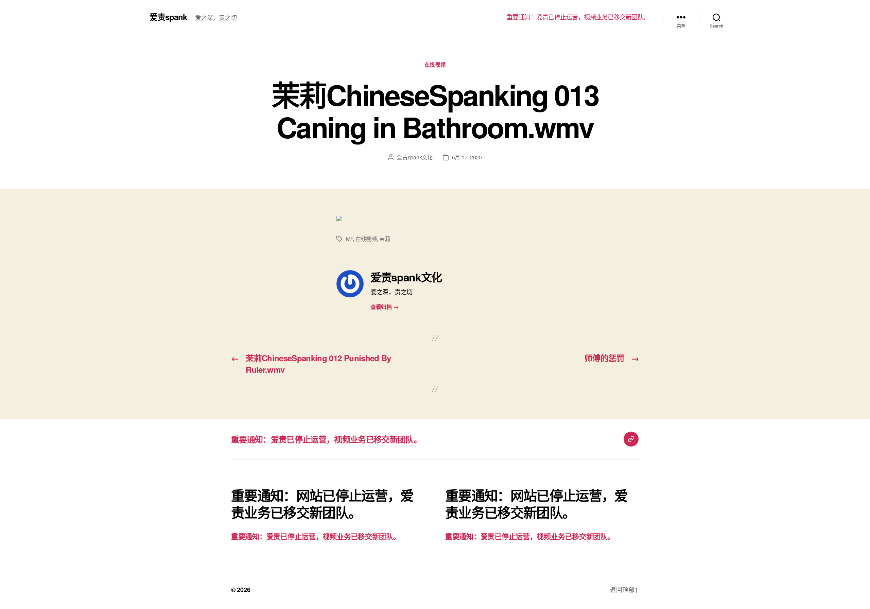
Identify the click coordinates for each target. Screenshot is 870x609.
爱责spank (168, 17)
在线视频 (435, 64)
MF (349, 239)
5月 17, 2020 (467, 157)
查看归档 (384, 307)
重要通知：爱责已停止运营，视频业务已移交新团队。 (578, 17)
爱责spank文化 (415, 157)
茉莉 (384, 239)
